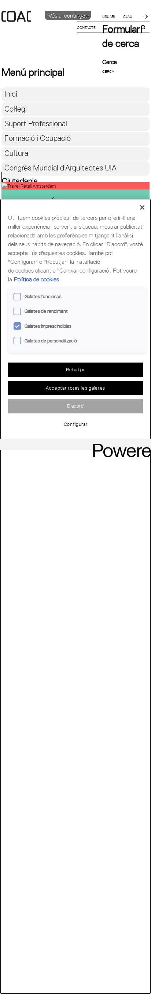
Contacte (86, 27)
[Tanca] (142, 207)
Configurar (76, 424)
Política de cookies (36, 279)
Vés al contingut (67, 15)
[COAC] (38, 29)
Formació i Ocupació (37, 138)
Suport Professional (35, 123)
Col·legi (15, 108)
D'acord (75, 405)
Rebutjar (75, 369)
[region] (75, 596)
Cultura (16, 153)
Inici (10, 93)
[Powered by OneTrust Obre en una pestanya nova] (119, 445)
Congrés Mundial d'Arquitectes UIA (60, 167)
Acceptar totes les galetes (75, 388)
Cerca (109, 62)
